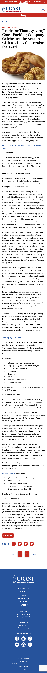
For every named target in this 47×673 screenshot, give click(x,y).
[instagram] (23, 644)
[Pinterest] (26, 544)
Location (23, 611)
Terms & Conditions (23, 658)
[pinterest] (30, 638)
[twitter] (23, 638)
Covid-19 (23, 669)
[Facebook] (14, 544)
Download (7, 535)
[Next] (27, 554)
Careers (23, 605)
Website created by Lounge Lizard (23, 664)
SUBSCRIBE (23, 3)
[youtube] (17, 644)
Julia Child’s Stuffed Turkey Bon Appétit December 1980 (21, 147)
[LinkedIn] (32, 544)
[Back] (20, 554)
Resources (23, 598)
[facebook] (17, 638)
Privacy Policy (23, 661)
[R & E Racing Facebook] (17, 650)
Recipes (23, 602)
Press (23, 595)
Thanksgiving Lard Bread (11, 337)
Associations (23, 666)
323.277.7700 (23, 625)
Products (23, 588)
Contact (23, 622)
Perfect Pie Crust (8, 473)
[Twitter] (20, 544)
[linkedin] (30, 644)
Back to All (6, 22)
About (23, 592)
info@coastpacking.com (23, 628)
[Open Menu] (43, 9)
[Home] (14, 9)
